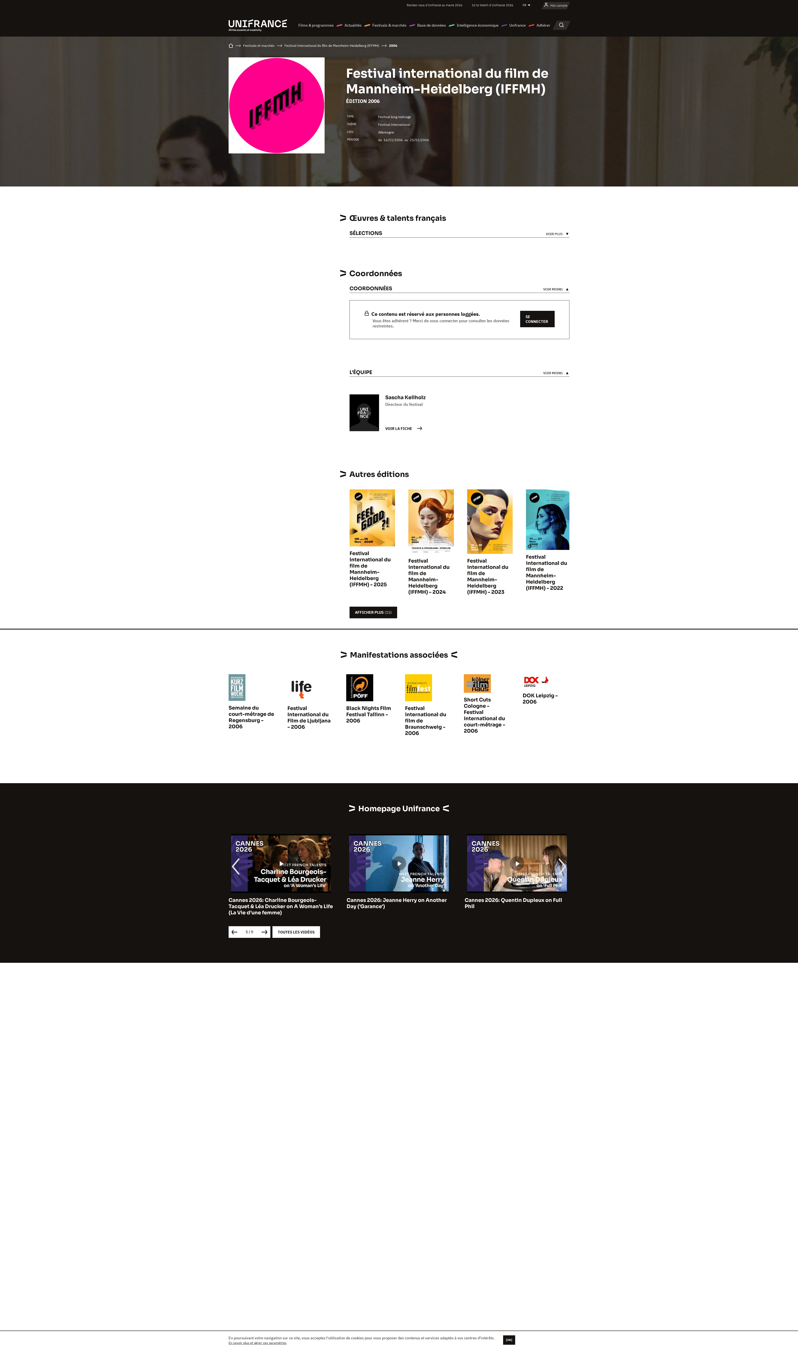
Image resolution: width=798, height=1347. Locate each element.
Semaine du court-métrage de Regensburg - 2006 (251, 717)
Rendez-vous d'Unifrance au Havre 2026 (434, 5)
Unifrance (517, 25)
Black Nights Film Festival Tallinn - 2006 (368, 714)
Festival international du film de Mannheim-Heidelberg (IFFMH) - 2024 (428, 576)
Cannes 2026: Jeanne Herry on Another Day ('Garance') (253, 903)
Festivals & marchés (389, 25)
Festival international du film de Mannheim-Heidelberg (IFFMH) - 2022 (546, 572)
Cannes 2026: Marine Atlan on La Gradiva (491, 900)
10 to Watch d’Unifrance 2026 (492, 5)
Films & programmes (316, 25)
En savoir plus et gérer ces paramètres (258, 1343)
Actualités (353, 25)
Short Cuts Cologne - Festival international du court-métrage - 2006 (484, 715)
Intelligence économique (478, 25)
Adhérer (543, 25)
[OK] (509, 1340)
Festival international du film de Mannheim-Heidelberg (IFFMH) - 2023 (487, 576)
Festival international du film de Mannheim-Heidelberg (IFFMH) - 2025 (370, 569)
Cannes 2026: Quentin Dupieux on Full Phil (369, 903)
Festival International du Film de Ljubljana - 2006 (309, 717)
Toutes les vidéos (296, 932)
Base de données (431, 25)
